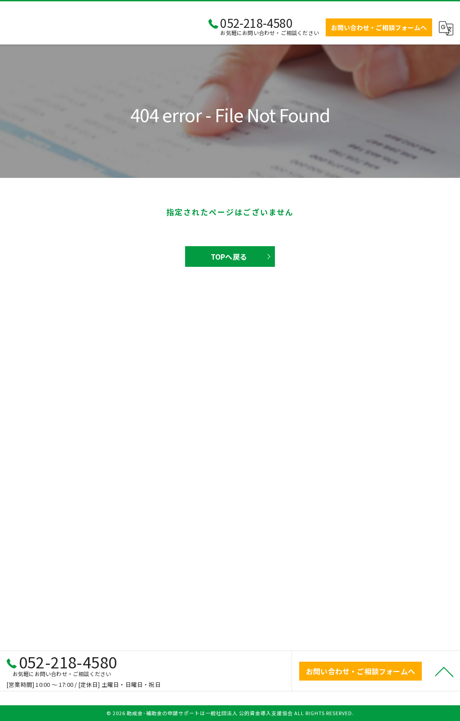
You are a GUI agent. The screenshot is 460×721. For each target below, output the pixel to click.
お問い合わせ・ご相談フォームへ (379, 27)
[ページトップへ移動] (444, 671)
